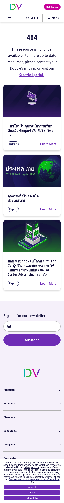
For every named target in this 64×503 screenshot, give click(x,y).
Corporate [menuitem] (9, 458)
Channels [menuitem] (9, 417)
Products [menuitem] (9, 389)
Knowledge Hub (31, 74)
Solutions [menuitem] (9, 403)
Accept (32, 487)
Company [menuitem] (9, 444)
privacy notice (31, 467)
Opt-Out (32, 492)
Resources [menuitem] (10, 430)
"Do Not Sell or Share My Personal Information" (34, 479)
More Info (32, 498)
